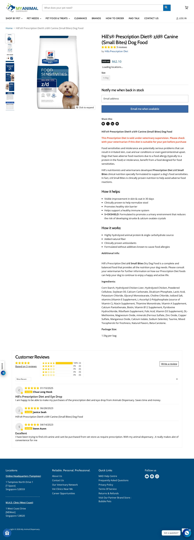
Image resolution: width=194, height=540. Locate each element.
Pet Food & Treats (57, 18)
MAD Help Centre (108, 476)
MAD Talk (134, 18)
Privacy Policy (106, 484)
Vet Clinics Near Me (62, 489)
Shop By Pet (13, 18)
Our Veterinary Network (65, 484)
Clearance (80, 18)
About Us (57, 476)
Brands (96, 18)
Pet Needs (33, 18)
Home (9, 28)
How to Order (115, 18)
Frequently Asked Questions (114, 480)
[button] (109, 47)
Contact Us (151, 18)
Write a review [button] (169, 363)
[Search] (167, 8)
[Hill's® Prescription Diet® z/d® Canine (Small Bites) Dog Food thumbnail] (9, 38)
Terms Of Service (108, 489)
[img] (32, 388)
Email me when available (145, 109)
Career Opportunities (63, 493)
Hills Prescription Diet (116, 51)
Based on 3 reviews (26, 366)
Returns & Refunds (109, 493)
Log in (183, 18)
